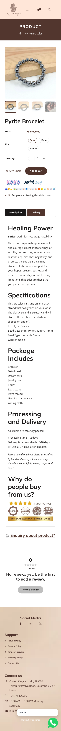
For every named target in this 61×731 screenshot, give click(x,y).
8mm (33, 140)
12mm (33, 148)
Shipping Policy (15, 657)
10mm (44, 140)
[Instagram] (30, 624)
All (20, 33)
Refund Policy (14, 640)
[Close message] (55, 713)
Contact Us (13, 663)
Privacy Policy (14, 646)
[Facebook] (20, 624)
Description (15, 212)
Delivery (36, 212)
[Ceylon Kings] (13, 9)
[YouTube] (40, 624)
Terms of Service (16, 652)
